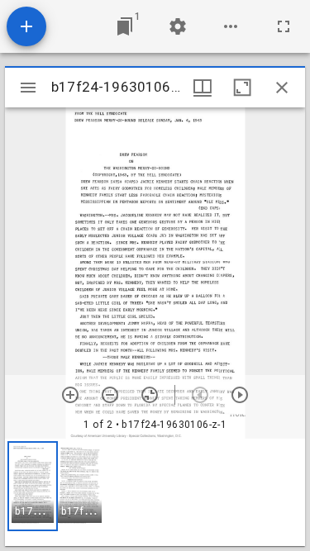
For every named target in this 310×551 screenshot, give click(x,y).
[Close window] (282, 87)
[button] (33, 486)
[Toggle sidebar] (28, 87)
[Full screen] (283, 26)
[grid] (155, 492)
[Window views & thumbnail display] (202, 87)
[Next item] (240, 395)
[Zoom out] (110, 395)
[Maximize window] (242, 87)
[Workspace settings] (178, 26)
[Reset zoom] (149, 395)
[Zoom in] (70, 395)
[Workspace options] (230, 26)
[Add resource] (26, 26)
